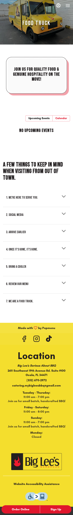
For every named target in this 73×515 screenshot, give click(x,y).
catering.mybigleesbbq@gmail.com (36, 385)
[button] (36, 196)
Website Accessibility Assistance (37, 484)
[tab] (39, 118)
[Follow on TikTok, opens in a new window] (48, 340)
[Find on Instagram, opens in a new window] (36, 340)
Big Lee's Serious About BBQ (36, 461)
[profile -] (58, 5)
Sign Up (56, 509)
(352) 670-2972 (37, 380)
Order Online (20, 509)
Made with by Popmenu (29, 327)
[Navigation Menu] (68, 5)
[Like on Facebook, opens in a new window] (24, 340)
